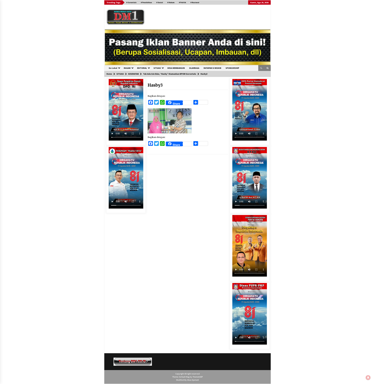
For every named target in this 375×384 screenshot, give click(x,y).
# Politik (182, 2)
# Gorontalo (131, 2)
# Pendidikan (146, 2)
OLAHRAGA (194, 68)
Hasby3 (155, 85)
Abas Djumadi (193, 380)
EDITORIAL (142, 68)
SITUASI (157, 68)
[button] (261, 68)
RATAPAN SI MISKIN (212, 68)
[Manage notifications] (368, 377)
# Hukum (170, 2)
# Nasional (194, 2)
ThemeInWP (198, 376)
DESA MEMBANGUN (176, 68)
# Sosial (159, 2)
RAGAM (127, 68)
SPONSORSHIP (232, 68)
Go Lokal (113, 68)
